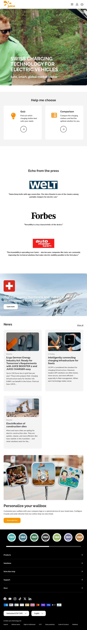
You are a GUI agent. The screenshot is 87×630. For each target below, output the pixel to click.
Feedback (75, 624)
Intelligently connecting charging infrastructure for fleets (63, 360)
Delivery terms (16, 624)
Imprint (6, 624)
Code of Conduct (63, 624)
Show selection (12, 520)
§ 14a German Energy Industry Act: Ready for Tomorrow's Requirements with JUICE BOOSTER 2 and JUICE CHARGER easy (21, 363)
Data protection (50, 624)
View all (80, 325)
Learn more (11, 307)
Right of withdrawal (29, 624)
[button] (82, 4)
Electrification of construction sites (16, 425)
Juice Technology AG (15, 621)
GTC (40, 624)
